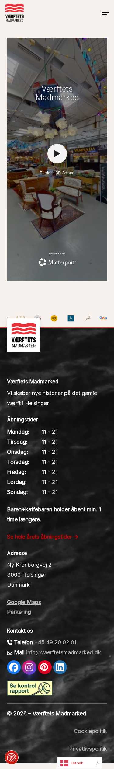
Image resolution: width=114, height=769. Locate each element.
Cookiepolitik (90, 731)
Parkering (19, 612)
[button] (105, 13)
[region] (57, 309)
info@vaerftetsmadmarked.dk (63, 652)
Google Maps (24, 602)
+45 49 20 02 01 (55, 642)
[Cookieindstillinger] (12, 757)
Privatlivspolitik (88, 749)
